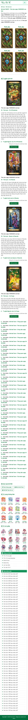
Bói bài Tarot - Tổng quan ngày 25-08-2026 (13, 354)
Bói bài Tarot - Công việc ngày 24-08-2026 (13, 346)
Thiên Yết (24, 512)
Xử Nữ (10, 512)
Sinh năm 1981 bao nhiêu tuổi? (11, 689)
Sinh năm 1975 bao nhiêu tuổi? (11, 703)
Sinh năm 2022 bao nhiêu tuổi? (11, 594)
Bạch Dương (3, 503)
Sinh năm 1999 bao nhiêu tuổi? (11, 648)
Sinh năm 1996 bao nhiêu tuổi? (11, 655)
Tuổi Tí (3, 535)
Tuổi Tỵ (10, 542)
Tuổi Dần (17, 535)
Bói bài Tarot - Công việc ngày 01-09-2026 (13, 473)
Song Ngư (24, 521)
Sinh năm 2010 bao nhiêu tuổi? (11, 622)
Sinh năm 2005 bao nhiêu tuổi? (11, 634)
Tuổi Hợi (24, 550)
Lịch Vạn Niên (7, 565)
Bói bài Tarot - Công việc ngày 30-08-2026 (13, 441)
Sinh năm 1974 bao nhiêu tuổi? (11, 705)
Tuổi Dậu (10, 550)
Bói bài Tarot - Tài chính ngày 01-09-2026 (13, 477)
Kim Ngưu (10, 503)
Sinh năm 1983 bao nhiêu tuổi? (11, 685)
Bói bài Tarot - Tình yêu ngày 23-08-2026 (14, 326)
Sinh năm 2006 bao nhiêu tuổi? (11, 631)
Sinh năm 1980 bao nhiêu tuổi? (11, 691)
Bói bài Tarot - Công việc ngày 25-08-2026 (13, 362)
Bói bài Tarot (6, 560)
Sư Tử (3, 512)
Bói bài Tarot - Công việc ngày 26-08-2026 (13, 378)
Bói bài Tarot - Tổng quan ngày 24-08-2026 (13, 338)
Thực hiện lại (14, 147)
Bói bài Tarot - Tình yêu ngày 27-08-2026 (14, 389)
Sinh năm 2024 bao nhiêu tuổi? (11, 590)
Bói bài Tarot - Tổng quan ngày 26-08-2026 (13, 370)
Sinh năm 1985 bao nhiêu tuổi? (11, 680)
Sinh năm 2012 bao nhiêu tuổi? (11, 618)
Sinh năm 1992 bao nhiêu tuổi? (11, 664)
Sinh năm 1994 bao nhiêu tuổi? (11, 659)
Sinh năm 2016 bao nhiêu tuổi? (11, 608)
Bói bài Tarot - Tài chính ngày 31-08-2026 (13, 461)
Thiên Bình (17, 512)
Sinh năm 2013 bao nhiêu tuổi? (11, 615)
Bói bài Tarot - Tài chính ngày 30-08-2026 (13, 445)
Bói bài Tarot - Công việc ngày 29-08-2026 (13, 425)
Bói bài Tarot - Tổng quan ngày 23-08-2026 (13, 322)
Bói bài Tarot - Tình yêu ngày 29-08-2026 (14, 421)
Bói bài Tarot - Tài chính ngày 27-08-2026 (13, 397)
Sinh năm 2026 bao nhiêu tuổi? (11, 585)
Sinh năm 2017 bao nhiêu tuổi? (11, 606)
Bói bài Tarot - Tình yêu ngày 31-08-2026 (14, 453)
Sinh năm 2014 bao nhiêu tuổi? (11, 613)
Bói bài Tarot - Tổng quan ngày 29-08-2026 (13, 417)
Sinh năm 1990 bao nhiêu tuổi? (11, 668)
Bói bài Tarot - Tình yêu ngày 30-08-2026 (14, 437)
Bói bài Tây (6, 562)
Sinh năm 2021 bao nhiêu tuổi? (11, 597)
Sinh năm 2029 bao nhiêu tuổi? (11, 578)
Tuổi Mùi (24, 542)
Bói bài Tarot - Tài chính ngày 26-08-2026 (13, 382)
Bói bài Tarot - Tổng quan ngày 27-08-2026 (13, 386)
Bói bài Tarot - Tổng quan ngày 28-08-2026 (13, 401)
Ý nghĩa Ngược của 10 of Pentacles (12, 141)
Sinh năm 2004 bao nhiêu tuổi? (11, 636)
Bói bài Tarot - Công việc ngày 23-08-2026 (13, 330)
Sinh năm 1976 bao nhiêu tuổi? (11, 701)
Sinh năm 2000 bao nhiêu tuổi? (11, 645)
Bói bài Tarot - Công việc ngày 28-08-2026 (13, 409)
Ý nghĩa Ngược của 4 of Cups (11, 311)
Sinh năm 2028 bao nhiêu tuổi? (11, 581)
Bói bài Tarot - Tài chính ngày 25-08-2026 (13, 366)
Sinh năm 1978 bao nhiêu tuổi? (11, 696)
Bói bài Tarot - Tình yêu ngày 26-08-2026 (14, 374)
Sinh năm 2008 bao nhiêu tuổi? (11, 627)
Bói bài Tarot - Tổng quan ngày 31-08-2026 (13, 449)
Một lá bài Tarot (20, 487)
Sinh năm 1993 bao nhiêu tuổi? (11, 661)
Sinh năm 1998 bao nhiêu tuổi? (11, 650)
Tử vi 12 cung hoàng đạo (9, 558)
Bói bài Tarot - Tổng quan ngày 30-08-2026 (13, 433)
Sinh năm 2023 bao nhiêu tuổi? (11, 592)
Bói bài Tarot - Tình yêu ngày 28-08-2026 (14, 405)
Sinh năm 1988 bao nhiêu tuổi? (11, 673)
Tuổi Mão (24, 535)
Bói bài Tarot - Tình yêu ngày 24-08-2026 (14, 342)
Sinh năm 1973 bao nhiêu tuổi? (11, 708)
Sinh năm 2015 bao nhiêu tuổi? (11, 611)
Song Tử (17, 503)
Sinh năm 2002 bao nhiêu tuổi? (11, 641)
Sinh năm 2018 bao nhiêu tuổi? (11, 604)
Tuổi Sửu (10, 535)
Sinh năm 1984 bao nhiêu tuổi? (11, 682)
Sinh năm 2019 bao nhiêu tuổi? (11, 601)
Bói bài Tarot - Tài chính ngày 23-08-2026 (13, 334)
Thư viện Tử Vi (7, 567)
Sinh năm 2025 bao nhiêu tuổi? (11, 587)
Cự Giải (24, 503)
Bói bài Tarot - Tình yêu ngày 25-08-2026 (14, 358)
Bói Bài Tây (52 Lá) (8, 490)
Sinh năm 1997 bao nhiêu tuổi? (11, 652)
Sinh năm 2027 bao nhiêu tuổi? (11, 583)
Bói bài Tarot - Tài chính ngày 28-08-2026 (13, 413)
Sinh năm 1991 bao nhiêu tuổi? (11, 666)
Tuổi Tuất (17, 550)
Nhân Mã (3, 521)
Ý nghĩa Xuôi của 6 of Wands (11, 198)
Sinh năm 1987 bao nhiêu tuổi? (11, 675)
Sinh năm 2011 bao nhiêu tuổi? (11, 620)
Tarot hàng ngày (7, 487)
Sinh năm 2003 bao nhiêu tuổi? (11, 638)
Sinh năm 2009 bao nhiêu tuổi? (11, 624)
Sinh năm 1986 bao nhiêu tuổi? (11, 678)
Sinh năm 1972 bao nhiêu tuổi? (11, 710)
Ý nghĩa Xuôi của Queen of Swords (12, 258)
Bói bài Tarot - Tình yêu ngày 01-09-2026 (14, 469)
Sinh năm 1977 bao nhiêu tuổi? (11, 698)
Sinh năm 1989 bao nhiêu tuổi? (11, 671)
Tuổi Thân (3, 550)
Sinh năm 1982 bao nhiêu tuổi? (11, 687)
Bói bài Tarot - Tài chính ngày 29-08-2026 (13, 429)
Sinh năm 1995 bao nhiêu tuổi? (11, 657)
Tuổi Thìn (3, 542)
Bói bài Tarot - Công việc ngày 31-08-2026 (13, 457)
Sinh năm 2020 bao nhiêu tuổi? (11, 599)
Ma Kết (10, 521)
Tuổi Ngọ (17, 542)
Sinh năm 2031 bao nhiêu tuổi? (11, 574)
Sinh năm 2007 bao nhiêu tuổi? (11, 629)
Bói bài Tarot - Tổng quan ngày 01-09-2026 (13, 465)
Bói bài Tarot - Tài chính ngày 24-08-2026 (13, 350)
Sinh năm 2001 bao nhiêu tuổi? (11, 643)
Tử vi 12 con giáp (7, 555)
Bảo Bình (17, 521)
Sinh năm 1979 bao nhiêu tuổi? (11, 694)
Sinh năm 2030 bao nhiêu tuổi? (11, 576)
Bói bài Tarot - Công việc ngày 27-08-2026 (13, 393)
